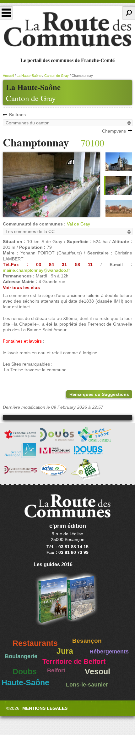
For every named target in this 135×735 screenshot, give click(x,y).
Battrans (17, 114)
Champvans (114, 131)
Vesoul (97, 671)
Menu (6, 13)
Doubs (25, 671)
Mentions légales (45, 708)
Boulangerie (21, 656)
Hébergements (109, 651)
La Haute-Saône (29, 75)
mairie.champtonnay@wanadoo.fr (36, 270)
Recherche (128, 13)
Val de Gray (78, 223)
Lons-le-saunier (87, 684)
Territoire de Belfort (73, 661)
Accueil (8, 75)
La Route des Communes (67, 29)
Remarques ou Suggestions (99, 394)
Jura (65, 651)
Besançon (87, 640)
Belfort (56, 670)
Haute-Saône (25, 682)
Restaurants (35, 643)
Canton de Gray (31, 98)
